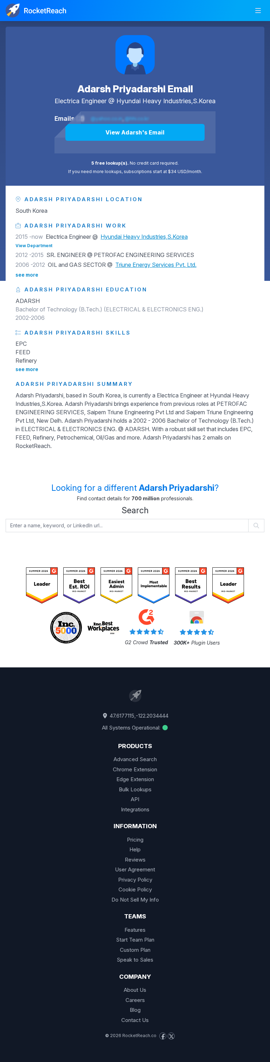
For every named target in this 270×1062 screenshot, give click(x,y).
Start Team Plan (135, 939)
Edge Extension (135, 779)
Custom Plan (135, 949)
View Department (33, 245)
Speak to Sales (135, 959)
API (135, 799)
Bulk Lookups (135, 789)
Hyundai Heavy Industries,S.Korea (166, 101)
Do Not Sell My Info (135, 899)
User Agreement (135, 869)
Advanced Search (135, 759)
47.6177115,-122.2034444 (138, 715)
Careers (135, 1000)
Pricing (135, 839)
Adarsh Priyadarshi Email (135, 89)
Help (135, 849)
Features (135, 929)
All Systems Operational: (132, 727)
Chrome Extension (135, 769)
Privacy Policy (135, 879)
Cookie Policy (135, 889)
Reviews (135, 859)
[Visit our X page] (171, 1036)
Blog (135, 1010)
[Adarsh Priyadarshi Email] (135, 54)
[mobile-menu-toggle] (258, 10)
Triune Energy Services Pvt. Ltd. (156, 264)
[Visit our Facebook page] (162, 1036)
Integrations (135, 809)
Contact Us (135, 1020)
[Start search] (256, 525)
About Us (135, 990)
